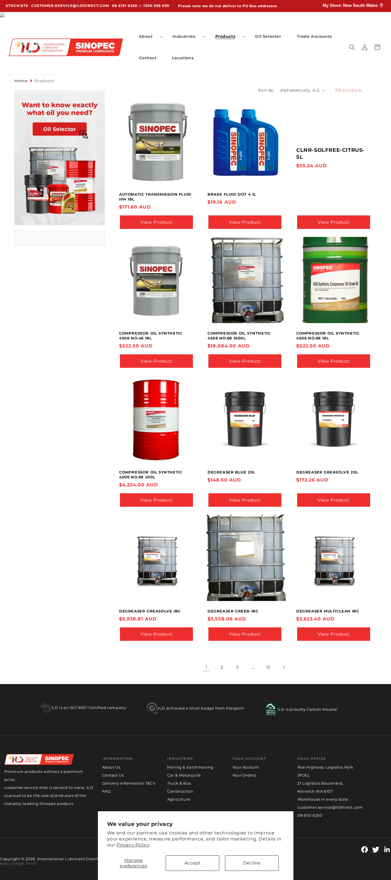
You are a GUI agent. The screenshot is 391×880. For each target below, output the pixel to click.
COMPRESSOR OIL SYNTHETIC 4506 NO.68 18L (327, 335)
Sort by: (266, 90)
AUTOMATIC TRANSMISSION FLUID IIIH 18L (155, 196)
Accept (192, 863)
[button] (148, 36)
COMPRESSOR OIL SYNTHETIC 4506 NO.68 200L (150, 474)
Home (20, 80)
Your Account (245, 767)
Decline (251, 863)
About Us (111, 767)
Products (44, 80)
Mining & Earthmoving (190, 767)
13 (268, 667)
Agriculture (178, 799)
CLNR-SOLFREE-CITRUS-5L (330, 153)
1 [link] (207, 667)
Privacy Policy (133, 845)
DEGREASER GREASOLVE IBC (150, 611)
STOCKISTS (17, 5)
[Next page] (283, 667)
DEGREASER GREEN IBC (233, 611)
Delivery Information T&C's (129, 783)
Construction (180, 791)
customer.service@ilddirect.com (70, 5)
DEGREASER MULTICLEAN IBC (327, 611)
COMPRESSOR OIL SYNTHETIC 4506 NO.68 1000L (239, 335)
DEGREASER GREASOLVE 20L (327, 472)
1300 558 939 (156, 5)
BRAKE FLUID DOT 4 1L (232, 194)
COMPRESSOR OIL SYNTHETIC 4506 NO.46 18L (150, 335)
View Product (157, 222)
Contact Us (113, 775)
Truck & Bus (179, 783)
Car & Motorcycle (184, 775)
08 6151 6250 (124, 5)
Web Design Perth (18, 863)
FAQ (106, 791)
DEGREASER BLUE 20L (231, 472)
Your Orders (244, 775)
